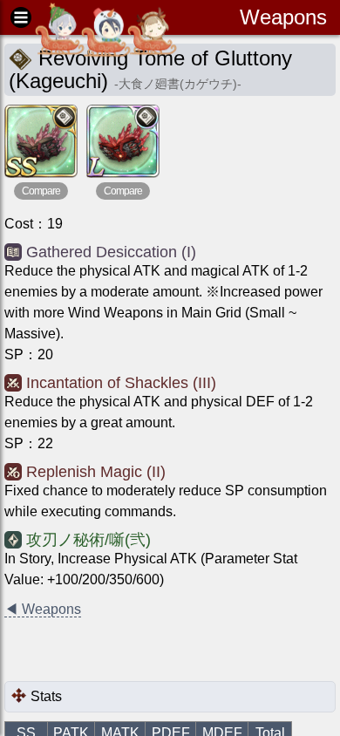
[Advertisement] (143, 650)
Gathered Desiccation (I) (111, 252)
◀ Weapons (42, 609)
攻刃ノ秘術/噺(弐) (88, 540)
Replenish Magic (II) (96, 471)
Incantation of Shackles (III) (121, 383)
